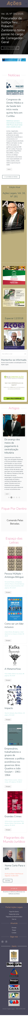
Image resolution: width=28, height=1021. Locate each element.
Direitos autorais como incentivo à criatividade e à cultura (9, 497)
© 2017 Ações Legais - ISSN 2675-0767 (14, 1009)
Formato (14, 928)
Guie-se (14, 919)
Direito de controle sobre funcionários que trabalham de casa (19, 497)
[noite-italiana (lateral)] (14, 275)
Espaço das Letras (14, 914)
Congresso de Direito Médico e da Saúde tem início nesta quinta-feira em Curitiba (14, 108)
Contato (14, 933)
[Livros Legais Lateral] (14, 297)
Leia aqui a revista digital (10, 48)
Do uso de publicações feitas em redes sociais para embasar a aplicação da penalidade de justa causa (13, 449)
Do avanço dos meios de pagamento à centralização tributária (11, 497)
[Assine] (25, 354)
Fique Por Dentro (14, 912)
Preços (14, 930)
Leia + (9, 169)
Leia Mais (7, 880)
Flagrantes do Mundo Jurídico (14, 917)
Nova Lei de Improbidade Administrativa (16, 497)
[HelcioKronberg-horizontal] (14, 60)
